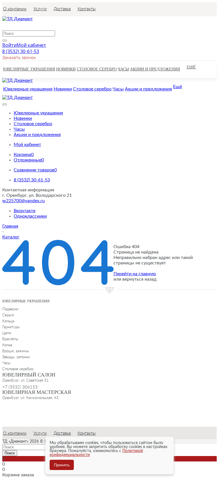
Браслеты (10, 339)
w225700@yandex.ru (23, 201)
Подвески (10, 309)
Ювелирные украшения (26, 301)
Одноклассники (30, 216)
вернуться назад (139, 279)
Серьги (8, 315)
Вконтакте (24, 210)
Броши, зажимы (15, 351)
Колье (7, 345)
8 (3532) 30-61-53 (20, 51)
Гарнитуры (11, 327)
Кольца (8, 321)
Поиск (10, 453)
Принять (62, 465)
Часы (6, 362)
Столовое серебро (17, 368)
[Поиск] (4, 40)
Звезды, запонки (16, 357)
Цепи (6, 333)
